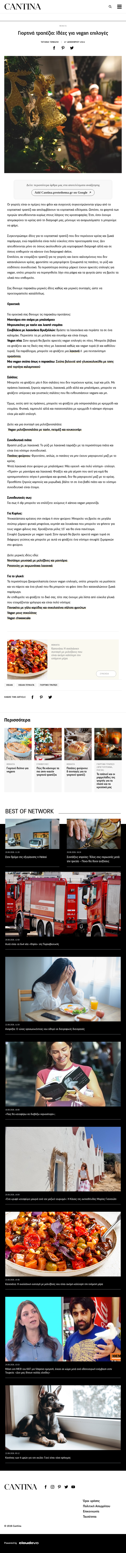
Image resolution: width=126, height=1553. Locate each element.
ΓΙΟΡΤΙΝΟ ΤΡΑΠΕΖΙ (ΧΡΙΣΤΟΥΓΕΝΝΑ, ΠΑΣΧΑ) (106, 767)
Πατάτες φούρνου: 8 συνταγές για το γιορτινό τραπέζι (77, 771)
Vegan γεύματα (26, 685)
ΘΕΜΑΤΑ (63, 26)
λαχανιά (75, 351)
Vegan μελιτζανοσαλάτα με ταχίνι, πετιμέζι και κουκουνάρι (44, 429)
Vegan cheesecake (19, 618)
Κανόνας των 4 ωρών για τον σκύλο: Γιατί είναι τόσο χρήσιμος (38, 1457)
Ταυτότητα (89, 1516)
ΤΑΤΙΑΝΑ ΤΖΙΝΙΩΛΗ (50, 42)
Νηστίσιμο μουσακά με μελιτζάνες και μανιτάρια (38, 560)
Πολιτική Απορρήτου (96, 1506)
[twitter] (72, 48)
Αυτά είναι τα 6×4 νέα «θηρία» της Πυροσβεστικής (32, 944)
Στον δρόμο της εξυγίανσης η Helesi (26, 857)
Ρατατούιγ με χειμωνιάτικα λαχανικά (30, 566)
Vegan (9, 685)
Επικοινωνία (91, 1511)
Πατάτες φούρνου (18, 456)
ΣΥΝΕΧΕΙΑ (104, 674)
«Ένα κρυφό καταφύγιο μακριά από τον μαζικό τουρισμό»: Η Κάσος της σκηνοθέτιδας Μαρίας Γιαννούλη (60, 1199)
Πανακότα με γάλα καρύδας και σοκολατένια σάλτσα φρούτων (47, 607)
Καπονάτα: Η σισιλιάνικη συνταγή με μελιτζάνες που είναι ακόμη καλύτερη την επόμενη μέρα (66, 653)
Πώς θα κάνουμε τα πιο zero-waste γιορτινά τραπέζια (48, 771)
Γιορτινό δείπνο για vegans (17, 770)
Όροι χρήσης (91, 1501)
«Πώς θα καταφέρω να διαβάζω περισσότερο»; (30, 1114)
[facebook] (54, 48)
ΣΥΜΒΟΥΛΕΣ (43, 764)
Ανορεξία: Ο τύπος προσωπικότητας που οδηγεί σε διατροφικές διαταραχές (45, 1029)
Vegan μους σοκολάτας (22, 613)
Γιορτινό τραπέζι (48, 685)
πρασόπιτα (14, 356)
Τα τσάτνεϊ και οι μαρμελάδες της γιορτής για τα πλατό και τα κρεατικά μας (106, 780)
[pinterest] (63, 48)
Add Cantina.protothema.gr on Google (61, 192)
